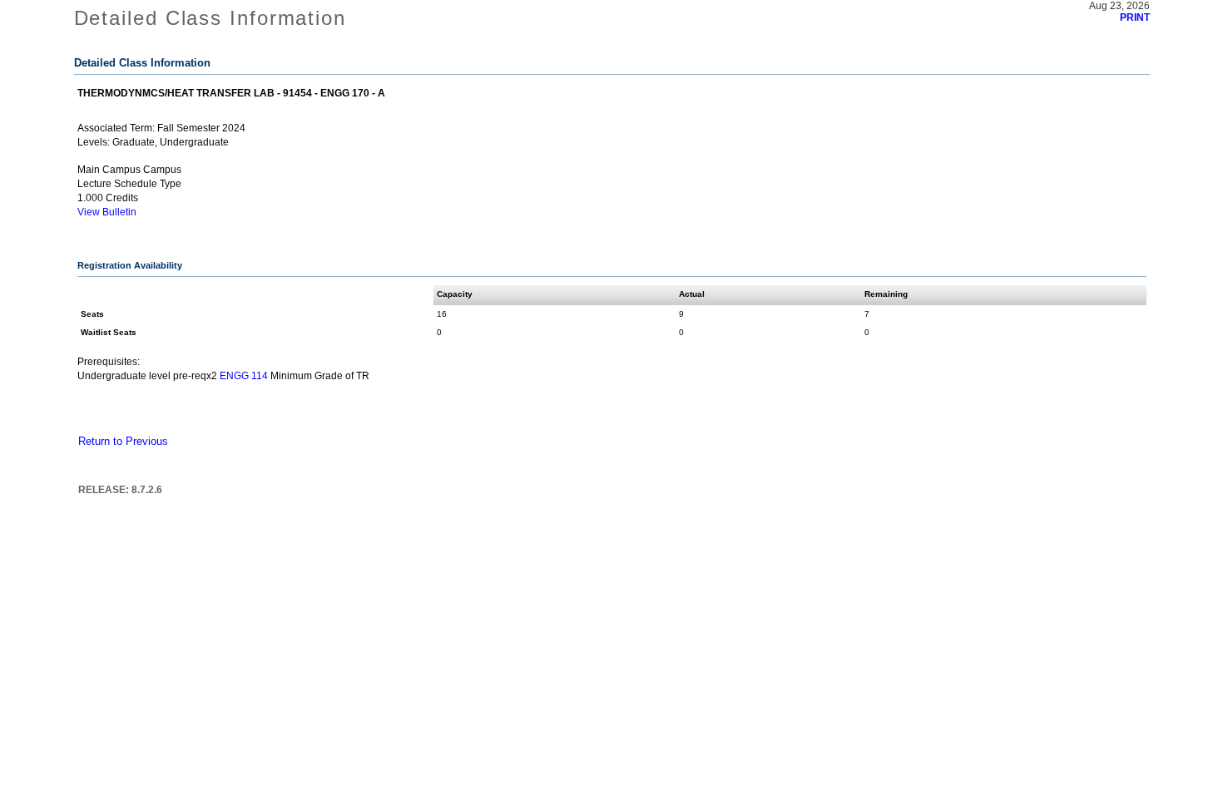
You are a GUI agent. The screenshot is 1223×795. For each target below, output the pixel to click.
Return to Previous (123, 441)
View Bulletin (106, 212)
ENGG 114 (244, 376)
